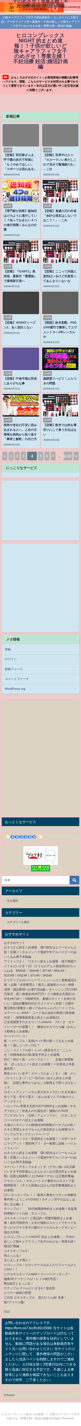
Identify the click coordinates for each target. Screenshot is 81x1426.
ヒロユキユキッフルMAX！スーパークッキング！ (37, 1274)
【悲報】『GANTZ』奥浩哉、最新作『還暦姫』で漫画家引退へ (20, 276)
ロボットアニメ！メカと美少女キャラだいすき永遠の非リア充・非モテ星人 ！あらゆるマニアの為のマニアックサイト (40, 1097)
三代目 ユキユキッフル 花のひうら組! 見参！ (35, 1297)
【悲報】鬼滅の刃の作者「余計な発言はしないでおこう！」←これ (59, 215)
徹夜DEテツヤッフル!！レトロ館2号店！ (31, 1278)
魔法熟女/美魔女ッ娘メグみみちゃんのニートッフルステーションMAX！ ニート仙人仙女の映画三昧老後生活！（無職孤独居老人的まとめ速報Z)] (39, 1012)
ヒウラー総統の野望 (17, 1292)
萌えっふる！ (13, 1255)
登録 (8, 649)
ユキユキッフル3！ (17, 1250)
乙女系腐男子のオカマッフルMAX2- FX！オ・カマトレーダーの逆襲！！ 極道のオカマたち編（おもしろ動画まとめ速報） (40, 1027)
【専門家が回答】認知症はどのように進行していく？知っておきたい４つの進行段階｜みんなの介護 (20, 220)
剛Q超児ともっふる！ (18, 1283)
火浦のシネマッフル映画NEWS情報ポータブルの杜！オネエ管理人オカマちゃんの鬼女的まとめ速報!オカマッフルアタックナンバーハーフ (40, 1129)
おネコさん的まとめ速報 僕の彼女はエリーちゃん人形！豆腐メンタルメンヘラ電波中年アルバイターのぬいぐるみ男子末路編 (40, 952)
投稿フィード (14, 669)
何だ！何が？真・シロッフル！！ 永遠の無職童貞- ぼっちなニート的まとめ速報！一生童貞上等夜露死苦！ (39, 1064)
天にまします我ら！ (17, 1260)
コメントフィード (17, 678)
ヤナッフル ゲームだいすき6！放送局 (29, 1288)
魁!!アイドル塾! (14, 1302)
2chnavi (9, 1394)
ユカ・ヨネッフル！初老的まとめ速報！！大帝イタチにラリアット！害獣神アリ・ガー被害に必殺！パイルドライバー (40, 1143)
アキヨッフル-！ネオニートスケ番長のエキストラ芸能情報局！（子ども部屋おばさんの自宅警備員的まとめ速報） (40, 1185)
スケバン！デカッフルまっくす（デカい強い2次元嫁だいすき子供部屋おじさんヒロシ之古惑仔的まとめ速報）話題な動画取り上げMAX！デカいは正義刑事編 (40, 1171)
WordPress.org (15, 688)
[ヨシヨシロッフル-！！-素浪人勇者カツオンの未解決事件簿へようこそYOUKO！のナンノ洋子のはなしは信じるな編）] (40, 1199)
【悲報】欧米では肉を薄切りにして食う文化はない (59, 429)
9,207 (68, 456)
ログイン (11, 659)
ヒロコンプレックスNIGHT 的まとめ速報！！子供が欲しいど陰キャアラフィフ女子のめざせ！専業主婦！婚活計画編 (40, 1241)
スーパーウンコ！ (16, 1036)
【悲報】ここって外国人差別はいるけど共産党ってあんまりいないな (59, 276)
